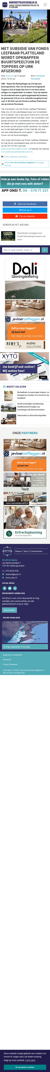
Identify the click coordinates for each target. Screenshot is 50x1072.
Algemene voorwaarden (12, 655)
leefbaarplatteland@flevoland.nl (15, 149)
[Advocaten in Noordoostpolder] (8, 419)
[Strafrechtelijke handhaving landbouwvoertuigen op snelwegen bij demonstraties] (8, 407)
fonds (6, 157)
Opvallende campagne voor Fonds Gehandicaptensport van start (31, 236)
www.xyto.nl (11, 577)
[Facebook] (4, 588)
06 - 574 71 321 (35, 190)
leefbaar (13, 157)
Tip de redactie (27, 216)
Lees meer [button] (30, 1060)
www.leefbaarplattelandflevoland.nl (16, 152)
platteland (22, 157)
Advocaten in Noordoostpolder (31, 415)
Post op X (26, 210)
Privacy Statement (10, 664)
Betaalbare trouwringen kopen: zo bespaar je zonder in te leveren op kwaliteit (33, 395)
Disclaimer (7, 660)
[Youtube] (10, 588)
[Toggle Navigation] (45, 5)
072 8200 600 (12, 571)
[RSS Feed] (15, 588)
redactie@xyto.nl (13, 574)
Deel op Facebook (27, 204)
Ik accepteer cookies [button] (25, 1067)
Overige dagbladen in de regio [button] (16, 647)
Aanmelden (9, 610)
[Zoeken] (45, 250)
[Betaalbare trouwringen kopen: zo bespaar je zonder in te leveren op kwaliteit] (8, 396)
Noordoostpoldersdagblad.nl (23, 2)
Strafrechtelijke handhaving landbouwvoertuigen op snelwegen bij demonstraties (31, 407)
